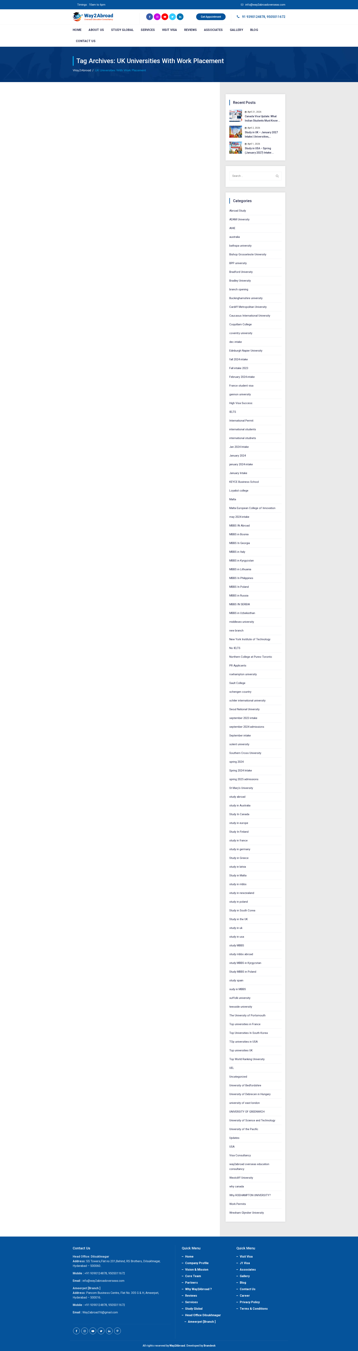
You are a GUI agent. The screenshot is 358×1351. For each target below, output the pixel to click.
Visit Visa (169, 30)
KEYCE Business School (244, 482)
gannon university (240, 394)
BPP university (238, 263)
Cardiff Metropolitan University (248, 307)
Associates (213, 30)
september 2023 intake (243, 718)
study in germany (239, 849)
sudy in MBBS (237, 989)
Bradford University (241, 272)
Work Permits (237, 1204)
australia (234, 237)
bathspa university (240, 245)
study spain (236, 980)
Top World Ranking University (247, 1059)
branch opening (238, 289)
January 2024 (237, 455)
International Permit (241, 420)
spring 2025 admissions (243, 779)
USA (232, 1146)
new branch (236, 630)
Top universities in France (244, 1024)
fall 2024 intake (238, 359)
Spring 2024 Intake (240, 770)
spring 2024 (236, 761)
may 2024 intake (239, 517)
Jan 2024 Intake (239, 447)
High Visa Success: (241, 403)
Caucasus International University (249, 315)
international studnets (242, 438)
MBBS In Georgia (239, 543)
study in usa (236, 936)
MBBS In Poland (239, 586)
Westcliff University (241, 1177)
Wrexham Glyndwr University (246, 1212)
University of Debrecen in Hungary (250, 1094)
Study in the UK (238, 919)
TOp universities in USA (243, 1041)
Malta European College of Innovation (252, 508)
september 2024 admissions (246, 726)
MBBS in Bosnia (239, 534)
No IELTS (234, 648)
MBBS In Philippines (241, 578)
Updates (234, 1138)
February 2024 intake (242, 377)
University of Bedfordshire (245, 1085)
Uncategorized (238, 1076)
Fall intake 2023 (238, 368)
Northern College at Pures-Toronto (250, 656)
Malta (232, 499)
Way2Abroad (177, 1345)
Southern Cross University (245, 753)
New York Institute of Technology (249, 639)
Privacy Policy (250, 1302)
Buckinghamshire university (246, 298)
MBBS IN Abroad (239, 525)
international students (242, 429)
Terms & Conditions (254, 1308)
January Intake (238, 473)
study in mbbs (237, 884)
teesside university (240, 1006)
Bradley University (240, 280)
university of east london (244, 1103)
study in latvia (237, 866)
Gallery (236, 30)
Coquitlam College (240, 324)
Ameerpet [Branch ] (202, 1321)
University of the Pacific (243, 1129)
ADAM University (239, 219)
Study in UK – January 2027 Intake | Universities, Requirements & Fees (261, 135)
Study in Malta (237, 875)
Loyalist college (238, 490)
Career (245, 1295)
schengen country (240, 691)
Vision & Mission (196, 1269)
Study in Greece (239, 858)
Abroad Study (237, 210)
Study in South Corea (242, 910)
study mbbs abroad (241, 954)
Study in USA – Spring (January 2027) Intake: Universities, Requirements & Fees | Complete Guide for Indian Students (262, 151)
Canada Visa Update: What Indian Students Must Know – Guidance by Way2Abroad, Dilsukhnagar (262, 119)
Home (77, 30)
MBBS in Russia (238, 595)
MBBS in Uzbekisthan (242, 613)
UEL (231, 1068)
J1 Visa (245, 1263)
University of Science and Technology (252, 1120)
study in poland (238, 901)
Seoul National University (244, 709)
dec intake (235, 342)
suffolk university (239, 998)
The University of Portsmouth (247, 1015)
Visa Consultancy (240, 1155)
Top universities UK (241, 1050)
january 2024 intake (241, 464)
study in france (238, 840)
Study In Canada (239, 814)
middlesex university (241, 621)
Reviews (190, 30)
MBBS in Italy (237, 552)
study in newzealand (241, 893)
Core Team (193, 1276)
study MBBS (236, 945)
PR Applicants (237, 665)
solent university (239, 744)
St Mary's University (241, 788)
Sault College (237, 683)
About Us (96, 30)
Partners (191, 1282)
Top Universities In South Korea (248, 1033)
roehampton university (243, 674)
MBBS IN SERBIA (239, 604)
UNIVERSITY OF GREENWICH (247, 1111)
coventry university (240, 333)
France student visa (241, 385)
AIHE (232, 228)
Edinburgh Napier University (245, 350)
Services (148, 30)
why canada (236, 1186)
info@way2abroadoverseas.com (265, 4)
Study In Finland (239, 831)
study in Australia (239, 805)
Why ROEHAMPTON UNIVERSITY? (250, 1195)
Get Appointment (211, 16)
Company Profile (197, 1263)
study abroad (237, 796)
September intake (240, 735)
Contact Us (85, 41)
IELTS (232, 412)
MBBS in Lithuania (240, 569)
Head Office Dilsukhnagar (203, 1315)
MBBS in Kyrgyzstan (241, 560)
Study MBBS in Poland (242, 971)
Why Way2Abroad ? (198, 1289)
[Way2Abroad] (93, 16)
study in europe (238, 823)
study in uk (235, 928)
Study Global (122, 30)
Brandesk (210, 1345)
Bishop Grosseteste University (247, 254)
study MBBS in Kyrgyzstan (245, 963)
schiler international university (247, 700)
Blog (254, 30)
